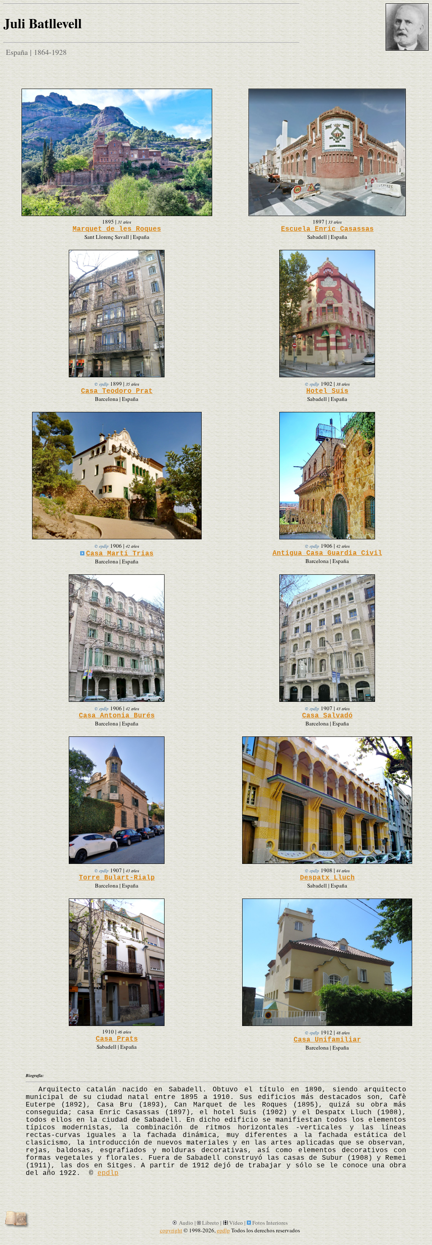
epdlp (108, 1173)
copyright (171, 1230)
